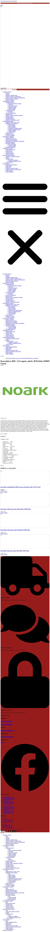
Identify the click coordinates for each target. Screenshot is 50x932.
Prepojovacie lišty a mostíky (11, 140)
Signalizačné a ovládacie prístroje (15, 128)
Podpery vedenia (9, 151)
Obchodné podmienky (7, 819)
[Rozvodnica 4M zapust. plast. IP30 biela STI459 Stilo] (25, 548)
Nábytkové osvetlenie (12, 106)
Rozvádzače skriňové (10, 142)
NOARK (2, 489)
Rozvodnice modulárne (10, 143)
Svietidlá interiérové (10, 102)
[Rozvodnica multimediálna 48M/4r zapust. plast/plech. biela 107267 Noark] (25, 484)
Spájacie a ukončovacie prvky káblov (13, 169)
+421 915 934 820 (6, 721)
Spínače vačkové (9, 133)
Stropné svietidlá (11, 109)
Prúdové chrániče (11, 127)
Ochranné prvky (9, 150)
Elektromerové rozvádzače (11, 138)
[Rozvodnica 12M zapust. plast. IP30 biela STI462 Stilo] (25, 527)
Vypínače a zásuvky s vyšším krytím (13, 96)
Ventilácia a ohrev (9, 158)
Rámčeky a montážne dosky (11, 95)
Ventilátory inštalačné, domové (14, 161)
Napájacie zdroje (9, 114)
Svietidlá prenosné (9, 117)
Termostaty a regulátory (13, 160)
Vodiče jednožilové (10, 171)
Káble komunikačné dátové (11, 164)
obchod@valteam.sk (7, 730)
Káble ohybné (9, 165)
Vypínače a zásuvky (7, 91)
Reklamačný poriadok (7, 820)
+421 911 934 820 (6, 724)
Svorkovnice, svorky (10, 134)
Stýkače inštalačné (12, 130)
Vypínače (8, 94)
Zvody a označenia (10, 154)
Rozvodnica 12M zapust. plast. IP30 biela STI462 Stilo (15, 530)
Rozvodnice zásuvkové (10, 147)
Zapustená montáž (12, 145)
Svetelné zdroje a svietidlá (8, 101)
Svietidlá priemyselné (10, 118)
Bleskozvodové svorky (10, 149)
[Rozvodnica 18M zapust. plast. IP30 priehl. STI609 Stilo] (25, 506)
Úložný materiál (9, 170)
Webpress (19, 830)
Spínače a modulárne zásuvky (14, 129)
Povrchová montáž (12, 144)
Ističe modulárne (11, 124)
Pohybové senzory (9, 116)
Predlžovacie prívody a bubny (12, 168)
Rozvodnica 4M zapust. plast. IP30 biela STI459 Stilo (15, 550)
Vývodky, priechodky (10, 135)
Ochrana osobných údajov (8, 822)
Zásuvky (7, 93)
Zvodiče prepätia (11, 131)
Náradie (7, 157)
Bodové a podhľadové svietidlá (14, 103)
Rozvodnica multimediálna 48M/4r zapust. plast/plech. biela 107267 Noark (20, 487)
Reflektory (10, 111)
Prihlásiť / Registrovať (7, 930)
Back (7, 836)
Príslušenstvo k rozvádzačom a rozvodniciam (15, 141)
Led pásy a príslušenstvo (11, 113)
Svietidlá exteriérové (10, 110)
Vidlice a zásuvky (9, 162)
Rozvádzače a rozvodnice (8, 136)
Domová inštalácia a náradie (9, 155)
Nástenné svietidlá (12, 107)
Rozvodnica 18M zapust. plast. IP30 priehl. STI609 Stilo (16, 509)
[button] (25, 222)
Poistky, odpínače (12, 125)
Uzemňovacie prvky (10, 153)
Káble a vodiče (6, 163)
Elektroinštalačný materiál (8, 121)
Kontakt (4, 818)
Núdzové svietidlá (12, 108)
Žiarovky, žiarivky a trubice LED (12, 120)
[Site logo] (5, 86)
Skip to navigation (4, 1)
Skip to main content (12, 1)
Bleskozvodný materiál (8, 148)
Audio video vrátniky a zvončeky (12, 156)
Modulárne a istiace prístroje (11, 123)
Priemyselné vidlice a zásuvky (12, 98)
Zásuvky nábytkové (10, 100)
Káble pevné (8, 167)
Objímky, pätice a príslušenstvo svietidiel (14, 115)
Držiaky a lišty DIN (10, 137)
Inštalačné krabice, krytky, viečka (12, 122)
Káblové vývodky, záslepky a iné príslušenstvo (15, 97)
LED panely (10, 104)
